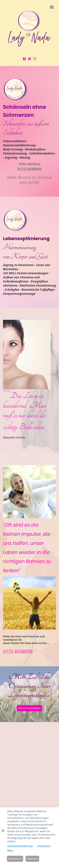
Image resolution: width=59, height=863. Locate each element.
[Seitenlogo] (29, 28)
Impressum (44, 846)
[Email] (34, 58)
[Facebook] (24, 58)
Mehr (10, 850)
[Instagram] (29, 58)
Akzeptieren (15, 858)
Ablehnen (32, 858)
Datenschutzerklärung (20, 846)
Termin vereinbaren (29, 708)
